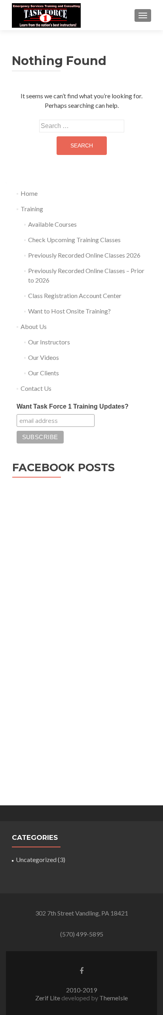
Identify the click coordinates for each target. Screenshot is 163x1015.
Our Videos (43, 357)
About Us (34, 326)
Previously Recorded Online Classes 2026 (84, 255)
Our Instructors (49, 342)
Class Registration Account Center (74, 295)
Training (32, 208)
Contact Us (36, 388)
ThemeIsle (113, 998)
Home (29, 193)
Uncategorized (36, 859)
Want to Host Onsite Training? (69, 311)
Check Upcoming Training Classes (74, 239)
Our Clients (43, 373)
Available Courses (52, 224)
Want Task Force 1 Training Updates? (73, 406)
